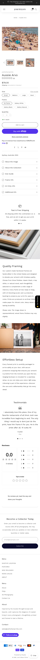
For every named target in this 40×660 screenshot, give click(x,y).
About (4, 588)
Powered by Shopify (20, 655)
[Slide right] (35, 62)
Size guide (34, 92)
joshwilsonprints (7, 72)
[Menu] (4, 9)
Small (6, 95)
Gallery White (19, 103)
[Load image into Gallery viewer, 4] (20, 62)
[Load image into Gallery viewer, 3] (10, 62)
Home (15, 17)
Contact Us (6, 598)
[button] (27, 451)
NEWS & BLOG (7, 574)
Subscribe (20, 546)
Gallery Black (8, 107)
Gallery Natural (22, 107)
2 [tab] (21, 223)
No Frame (7, 103)
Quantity (5, 112)
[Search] (36, 9)
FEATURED (5, 567)
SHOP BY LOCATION (9, 563)
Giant (32, 95)
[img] (7, 78)
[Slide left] (4, 62)
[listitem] (20, 2)
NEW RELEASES (7, 570)
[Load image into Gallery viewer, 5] (30, 62)
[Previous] (3, 2)
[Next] (36, 2)
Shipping (4, 85)
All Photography (7, 595)
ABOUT (4, 577)
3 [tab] (22, 438)
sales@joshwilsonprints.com (12, 629)
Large (24, 95)
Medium (14, 95)
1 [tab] (18, 223)
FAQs (3, 591)
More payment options (20, 137)
